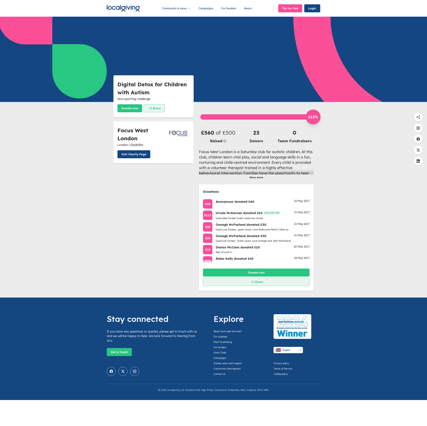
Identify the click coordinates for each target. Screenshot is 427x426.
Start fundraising (223, 342)
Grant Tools (220, 352)
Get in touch (119, 352)
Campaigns (205, 8)
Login (312, 8)
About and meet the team (228, 331)
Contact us (220, 374)
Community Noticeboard (227, 368)
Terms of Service (283, 368)
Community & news (174, 8)
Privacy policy (281, 363)
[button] (218, 136)
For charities (220, 336)
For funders (228, 8)
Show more (256, 177)
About (248, 8)
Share (157, 108)
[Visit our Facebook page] (111, 371)
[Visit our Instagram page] (134, 371)
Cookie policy (281, 374)
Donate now (129, 108)
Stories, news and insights (228, 363)
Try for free (290, 8)
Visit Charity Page (133, 154)
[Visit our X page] (122, 371)
